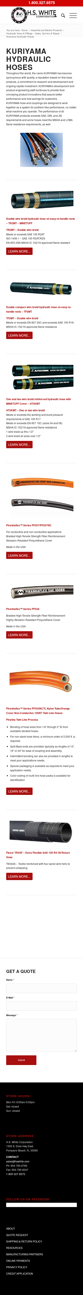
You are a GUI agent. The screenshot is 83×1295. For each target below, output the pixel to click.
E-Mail (10, 997)
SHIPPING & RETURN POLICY (24, 1241)
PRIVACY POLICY (16, 1267)
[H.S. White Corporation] (34, 15)
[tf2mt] (41, 288)
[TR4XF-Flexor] (41, 831)
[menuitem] (53, 15)
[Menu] (71, 15)
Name (10, 979)
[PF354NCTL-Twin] (41, 681)
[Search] (61, 15)
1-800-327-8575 (15, 1174)
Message (11, 1015)
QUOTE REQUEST (17, 1235)
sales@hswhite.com (17, 1161)
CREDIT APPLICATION (19, 1273)
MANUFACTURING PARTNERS (24, 1254)
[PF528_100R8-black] (41, 591)
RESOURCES (14, 1248)
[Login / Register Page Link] (53, 15)
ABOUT (10, 1228)
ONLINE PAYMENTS (18, 1260)
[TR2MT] (41, 199)
